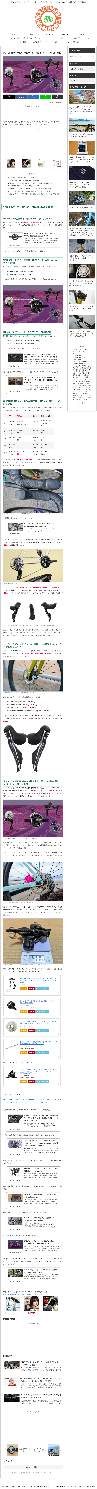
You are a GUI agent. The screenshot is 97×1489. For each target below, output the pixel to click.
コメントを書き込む (33, 1467)
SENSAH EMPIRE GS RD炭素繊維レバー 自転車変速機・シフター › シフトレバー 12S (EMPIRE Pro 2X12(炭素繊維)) (39, 980)
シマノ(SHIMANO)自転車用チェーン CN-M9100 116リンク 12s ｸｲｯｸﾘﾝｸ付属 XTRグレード (38, 1043)
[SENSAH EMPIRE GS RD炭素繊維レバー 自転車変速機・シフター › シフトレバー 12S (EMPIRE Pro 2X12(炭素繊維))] (12, 983)
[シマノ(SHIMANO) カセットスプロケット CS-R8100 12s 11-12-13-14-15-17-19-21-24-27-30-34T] (12, 1026)
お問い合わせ (6, 1486)
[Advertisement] (33, 113)
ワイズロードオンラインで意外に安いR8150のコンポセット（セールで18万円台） (31, 1099)
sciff (82, 346)
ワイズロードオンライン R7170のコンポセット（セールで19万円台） (27, 1102)
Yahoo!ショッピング (42, 989)
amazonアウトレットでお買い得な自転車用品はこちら (22, 1294)
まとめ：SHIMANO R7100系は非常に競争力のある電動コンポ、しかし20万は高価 (34, 194)
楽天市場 (31, 989)
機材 (13, 1319)
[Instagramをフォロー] (83, 403)
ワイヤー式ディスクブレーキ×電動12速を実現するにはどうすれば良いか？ (32, 191)
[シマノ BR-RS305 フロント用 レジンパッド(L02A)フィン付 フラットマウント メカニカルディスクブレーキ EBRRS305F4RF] (12, 1074)
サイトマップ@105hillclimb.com (38, 1486)
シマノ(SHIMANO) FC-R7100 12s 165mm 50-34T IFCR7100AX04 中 (37, 1002)
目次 (30, 174)
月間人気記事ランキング (19, 1486)
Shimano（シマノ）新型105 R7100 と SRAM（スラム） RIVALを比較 (31, 183)
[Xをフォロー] (80, 403)
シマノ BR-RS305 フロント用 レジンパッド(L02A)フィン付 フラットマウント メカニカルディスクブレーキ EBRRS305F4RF (38, 1071)
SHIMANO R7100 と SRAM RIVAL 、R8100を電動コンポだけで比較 (30, 188)
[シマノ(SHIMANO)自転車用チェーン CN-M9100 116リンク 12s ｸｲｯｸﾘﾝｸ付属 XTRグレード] (12, 1047)
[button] (57, 97)
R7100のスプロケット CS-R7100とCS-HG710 (24, 186)
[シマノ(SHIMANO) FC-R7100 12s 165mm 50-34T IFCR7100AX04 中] (12, 1006)
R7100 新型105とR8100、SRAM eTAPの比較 (22, 177)
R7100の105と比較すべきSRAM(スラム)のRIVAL (25, 180)
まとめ (7, 1319)
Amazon (23, 989)
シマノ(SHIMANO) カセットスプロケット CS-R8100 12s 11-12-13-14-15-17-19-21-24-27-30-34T (38, 1023)
